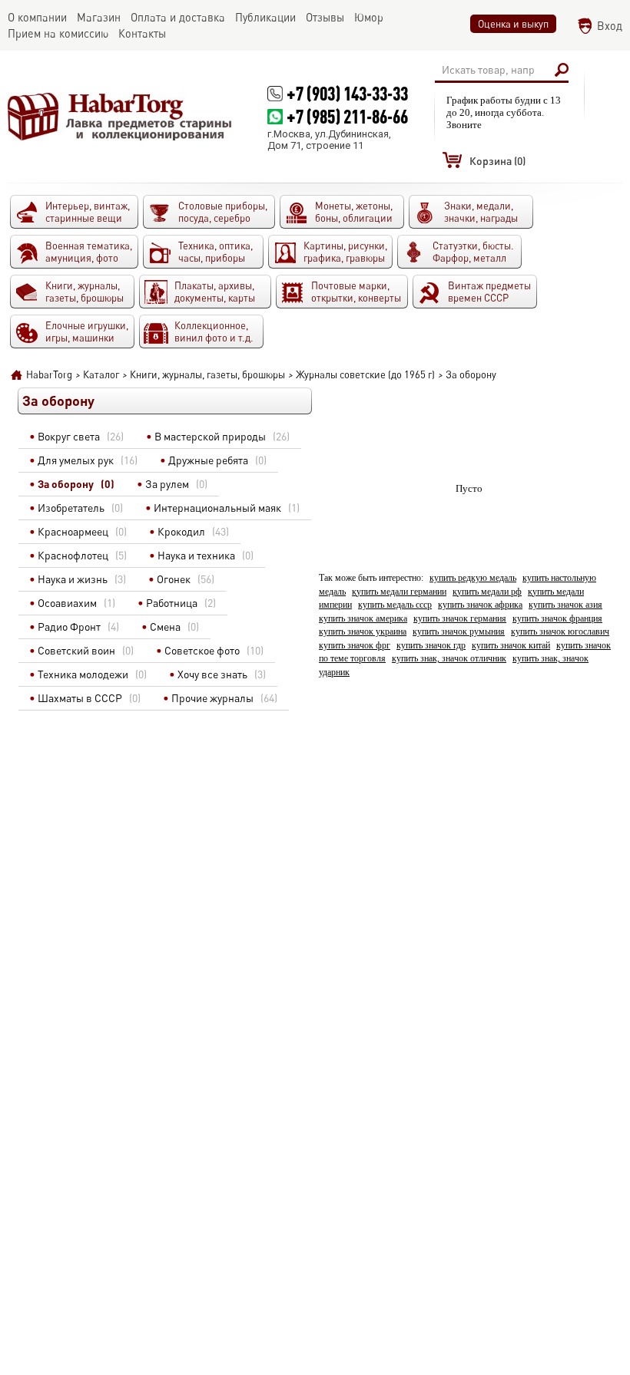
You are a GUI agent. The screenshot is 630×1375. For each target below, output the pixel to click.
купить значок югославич (560, 632)
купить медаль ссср (395, 605)
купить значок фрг (354, 646)
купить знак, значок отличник (449, 659)
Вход (609, 25)
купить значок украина (362, 632)
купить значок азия (565, 605)
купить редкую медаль (472, 578)
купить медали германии (399, 592)
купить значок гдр (431, 646)
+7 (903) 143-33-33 (347, 93)
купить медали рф (487, 592)
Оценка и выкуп (513, 24)
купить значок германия (459, 619)
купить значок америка (363, 619)
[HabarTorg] (120, 116)
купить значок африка (480, 605)
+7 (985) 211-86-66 (347, 116)
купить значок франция (557, 619)
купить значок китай (511, 646)
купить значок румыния (459, 632)
